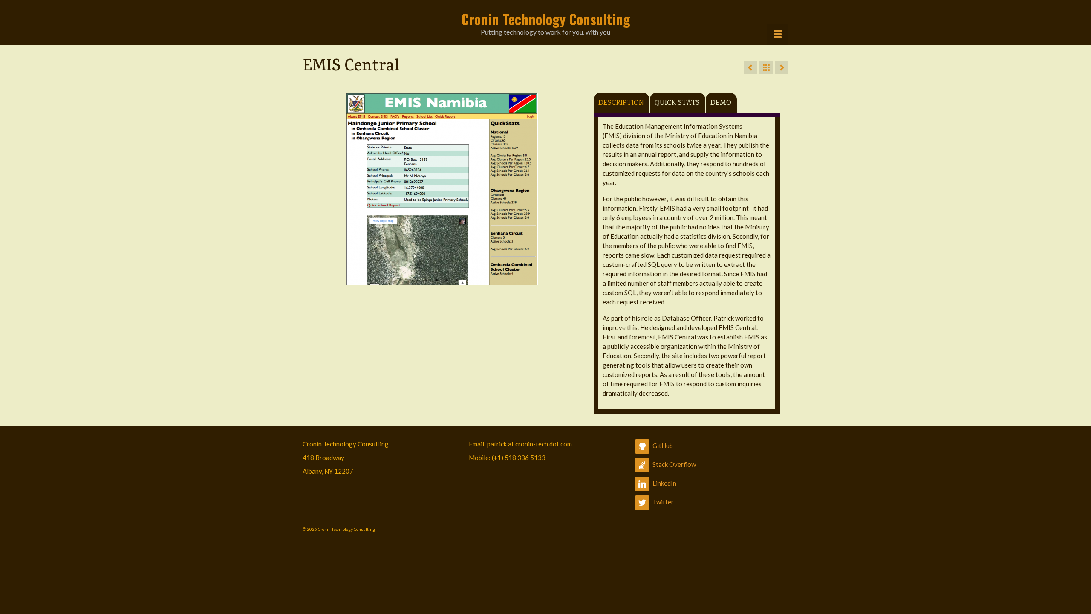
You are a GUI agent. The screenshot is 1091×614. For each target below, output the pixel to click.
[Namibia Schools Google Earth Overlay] (781, 67)
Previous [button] (312, 189)
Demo (720, 103)
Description (621, 103)
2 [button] (436, 280)
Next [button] (570, 189)
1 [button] (426, 280)
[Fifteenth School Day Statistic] (750, 67)
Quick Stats (677, 103)
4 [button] (457, 280)
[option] (442, 189)
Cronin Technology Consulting (545, 19)
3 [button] (446, 280)
